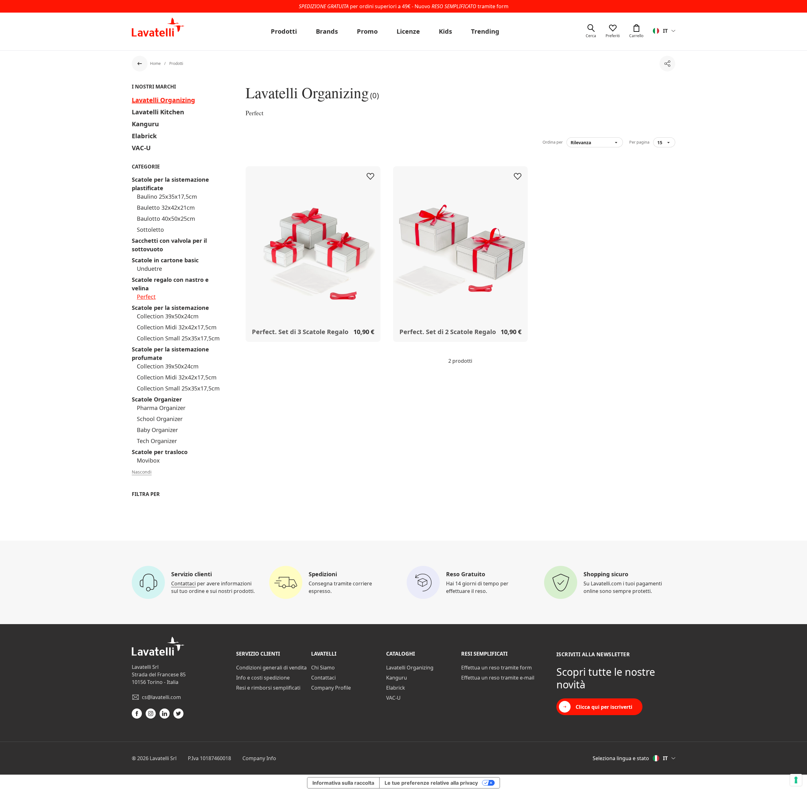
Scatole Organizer (157, 399)
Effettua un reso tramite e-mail (497, 677)
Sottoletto (150, 229)
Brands (327, 31)
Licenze (408, 31)
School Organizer (160, 419)
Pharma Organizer (161, 408)
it (665, 30)
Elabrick (144, 136)
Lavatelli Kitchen (158, 112)
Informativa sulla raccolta (343, 783)
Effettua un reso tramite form (496, 667)
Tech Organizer (157, 441)
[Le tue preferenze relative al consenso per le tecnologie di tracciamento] (796, 780)
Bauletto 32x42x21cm (166, 207)
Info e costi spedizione (263, 677)
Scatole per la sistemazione (170, 307)
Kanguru (145, 124)
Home (156, 63)
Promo (367, 31)
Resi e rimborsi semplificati (268, 688)
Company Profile (331, 688)
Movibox (148, 460)
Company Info (259, 758)
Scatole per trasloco (160, 452)
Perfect (146, 296)
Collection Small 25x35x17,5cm (178, 338)
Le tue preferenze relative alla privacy (431, 783)
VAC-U (141, 148)
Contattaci (183, 583)
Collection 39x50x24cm (168, 316)
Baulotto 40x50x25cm (166, 218)
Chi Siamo (323, 667)
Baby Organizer (157, 430)
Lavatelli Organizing (163, 100)
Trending (485, 31)
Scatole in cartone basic (165, 260)
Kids (445, 31)
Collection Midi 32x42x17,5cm (177, 327)
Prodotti (284, 31)
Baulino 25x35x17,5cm (167, 196)
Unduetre (149, 268)
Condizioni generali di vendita (271, 667)
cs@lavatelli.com (161, 697)
